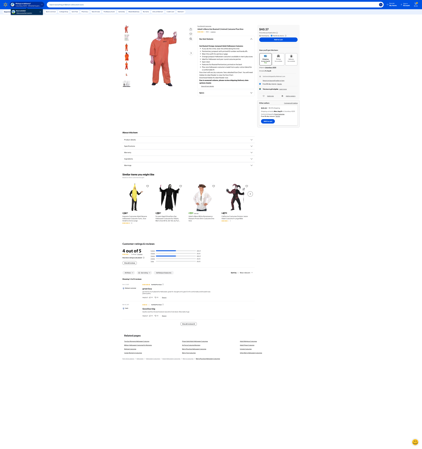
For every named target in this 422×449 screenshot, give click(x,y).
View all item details (207, 86)
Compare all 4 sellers (291, 103)
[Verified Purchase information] (163, 284)
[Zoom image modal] (191, 39)
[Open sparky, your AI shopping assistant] (415, 442)
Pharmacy (85, 12)
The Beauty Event (109, 12)
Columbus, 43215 (270, 67)
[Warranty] (251, 152)
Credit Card (170, 12)
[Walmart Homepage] (5, 4)
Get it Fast (75, 12)
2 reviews (139, 254)
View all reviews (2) (188, 324)
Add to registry (291, 96)
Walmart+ (181, 12)
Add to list (270, 96)
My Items (146, 12)
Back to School (51, 12)
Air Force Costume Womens (191, 345)
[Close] (40, 12)
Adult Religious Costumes (248, 341)
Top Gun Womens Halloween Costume (136, 341)
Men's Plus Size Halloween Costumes (194, 349)
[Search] (381, 4)
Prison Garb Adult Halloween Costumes (195, 341)
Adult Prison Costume (247, 345)
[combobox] (215, 4)
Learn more (283, 89)
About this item (130, 132)
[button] (391, 4)
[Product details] (251, 140)
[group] (206, 32)
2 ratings (213, 32)
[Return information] (285, 36)
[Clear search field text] (375, 4)
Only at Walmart (157, 12)
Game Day (121, 12)
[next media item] (191, 53)
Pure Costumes (279, 114)
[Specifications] (251, 146)
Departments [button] (8, 12)
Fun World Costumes (204, 26)
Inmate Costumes (246, 349)
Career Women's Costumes (133, 353)
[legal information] (277, 33)
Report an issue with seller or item (273, 80)
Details (279, 84)
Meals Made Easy (133, 12)
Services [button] (22, 12)
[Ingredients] (251, 159)
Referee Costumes (130, 349)
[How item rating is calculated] (144, 258)
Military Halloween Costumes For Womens (138, 345)
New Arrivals (96, 12)
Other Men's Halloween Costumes (251, 353)
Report (164, 297)
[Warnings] (251, 165)
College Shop (63, 12)
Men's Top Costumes (189, 353)
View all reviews (129, 263)
